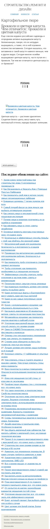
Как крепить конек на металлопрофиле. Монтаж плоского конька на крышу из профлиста (24, 477)
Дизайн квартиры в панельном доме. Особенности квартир (20, 425)
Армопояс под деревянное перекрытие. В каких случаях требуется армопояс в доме (23, 453)
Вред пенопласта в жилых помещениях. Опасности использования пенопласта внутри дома (23, 372)
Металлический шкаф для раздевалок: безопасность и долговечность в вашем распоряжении (21, 246)
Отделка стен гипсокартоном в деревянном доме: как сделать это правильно (23, 337)
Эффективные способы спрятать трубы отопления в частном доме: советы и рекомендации (22, 277)
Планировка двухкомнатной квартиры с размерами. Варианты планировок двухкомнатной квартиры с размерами (21, 411)
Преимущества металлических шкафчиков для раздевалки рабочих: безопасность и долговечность (23, 256)
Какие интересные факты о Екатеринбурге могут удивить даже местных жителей (23, 294)
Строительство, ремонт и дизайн (25, 7)
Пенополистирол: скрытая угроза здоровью (25, 283)
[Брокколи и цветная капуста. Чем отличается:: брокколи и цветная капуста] (25, 109)
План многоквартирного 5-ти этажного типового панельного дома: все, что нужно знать (24, 483)
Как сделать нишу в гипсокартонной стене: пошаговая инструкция (22, 215)
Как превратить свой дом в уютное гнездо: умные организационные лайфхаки (22, 197)
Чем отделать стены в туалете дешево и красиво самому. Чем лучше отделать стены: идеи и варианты (22, 362)
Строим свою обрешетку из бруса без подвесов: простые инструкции (20, 343)
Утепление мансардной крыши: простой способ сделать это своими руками (22, 325)
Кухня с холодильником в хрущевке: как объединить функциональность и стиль (21, 306)
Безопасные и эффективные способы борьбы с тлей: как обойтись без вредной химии (24, 239)
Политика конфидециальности (13, 522)
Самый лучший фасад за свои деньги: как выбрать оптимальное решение (22, 209)
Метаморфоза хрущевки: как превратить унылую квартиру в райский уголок (22, 319)
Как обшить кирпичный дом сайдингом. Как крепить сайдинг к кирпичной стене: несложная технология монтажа (23, 433)
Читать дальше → (9, 165)
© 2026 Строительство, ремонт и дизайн (16, 516)
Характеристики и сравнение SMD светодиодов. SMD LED (19, 459)
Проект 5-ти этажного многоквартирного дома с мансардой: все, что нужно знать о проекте (24, 441)
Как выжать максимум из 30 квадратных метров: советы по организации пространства (23, 313)
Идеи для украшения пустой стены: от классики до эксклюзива (21, 380)
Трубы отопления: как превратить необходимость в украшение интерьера (20, 270)
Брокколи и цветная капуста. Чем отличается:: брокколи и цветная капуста (23, 28)
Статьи (35, 13)
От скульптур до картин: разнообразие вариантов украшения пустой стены (21, 490)
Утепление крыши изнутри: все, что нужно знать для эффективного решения (23, 496)
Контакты (7, 519)
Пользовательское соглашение (20, 519)
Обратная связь (9, 526)
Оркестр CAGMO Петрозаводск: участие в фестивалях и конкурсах (22, 331)
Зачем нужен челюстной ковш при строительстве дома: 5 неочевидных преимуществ (18, 182)
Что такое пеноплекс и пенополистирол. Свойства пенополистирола (22, 392)
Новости (25, 13)
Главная (14, 13)
